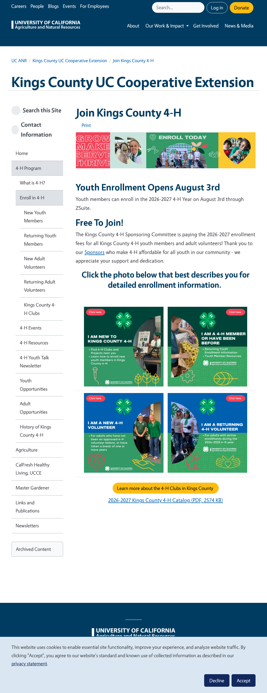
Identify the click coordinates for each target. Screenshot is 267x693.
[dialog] (133, 664)
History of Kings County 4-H (35, 431)
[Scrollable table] (166, 393)
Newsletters (27, 525)
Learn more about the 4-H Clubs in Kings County (165, 488)
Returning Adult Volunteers (39, 286)
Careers (18, 6)
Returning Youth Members (40, 239)
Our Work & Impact (164, 25)
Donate (241, 7)
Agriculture (27, 450)
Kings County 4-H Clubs (40, 309)
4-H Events (30, 328)
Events (69, 6)
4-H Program (28, 168)
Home (22, 153)
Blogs (53, 6)
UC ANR (19, 60)
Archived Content (33, 549)
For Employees (94, 6)
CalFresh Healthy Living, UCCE (33, 468)
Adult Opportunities (33, 407)
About (133, 25)
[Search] (201, 7)
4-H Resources (34, 342)
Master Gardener (32, 487)
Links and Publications (27, 506)
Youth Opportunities (33, 384)
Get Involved (206, 25)
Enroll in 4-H (32, 197)
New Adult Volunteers (34, 262)
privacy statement (29, 663)
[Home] (45, 26)
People (37, 6)
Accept (243, 680)
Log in (217, 7)
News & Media (239, 25)
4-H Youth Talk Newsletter (34, 361)
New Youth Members (35, 216)
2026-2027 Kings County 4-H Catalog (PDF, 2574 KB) (165, 500)
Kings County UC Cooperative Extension (70, 60)
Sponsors (94, 252)
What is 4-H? (32, 183)
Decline (216, 680)
